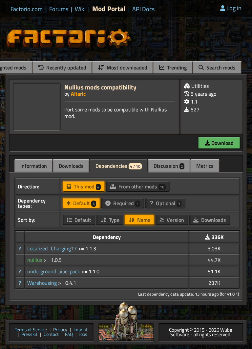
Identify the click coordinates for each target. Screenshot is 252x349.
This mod (86, 186)
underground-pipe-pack (54, 271)
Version (174, 220)
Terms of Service (31, 330)
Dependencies (117, 166)
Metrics (205, 166)
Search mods (220, 67)
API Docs (143, 9)
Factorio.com (26, 9)
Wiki (80, 9)
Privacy (60, 330)
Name (143, 220)
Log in (234, 8)
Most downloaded (126, 67)
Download (222, 143)
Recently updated (65, 67)
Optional (167, 203)
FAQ (69, 334)
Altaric (78, 94)
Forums (58, 9)
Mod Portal (109, 8)
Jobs (83, 334)
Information (33, 166)
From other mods (140, 186)
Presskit (29, 334)
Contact (51, 334)
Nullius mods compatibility (100, 87)
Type (113, 220)
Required (125, 203)
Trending (176, 67)
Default (83, 203)
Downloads (71, 166)
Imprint (81, 330)
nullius (35, 260)
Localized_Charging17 (52, 248)
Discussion (168, 166)
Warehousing (42, 283)
